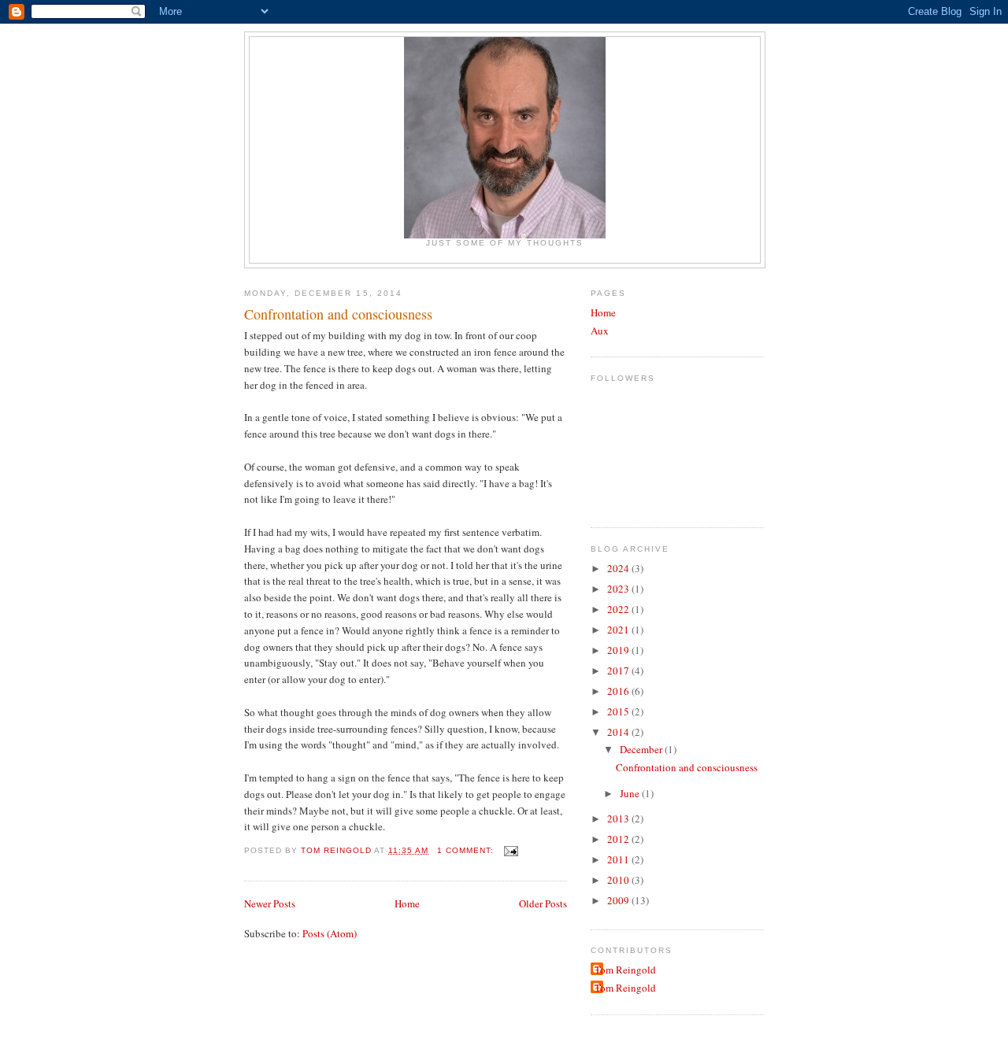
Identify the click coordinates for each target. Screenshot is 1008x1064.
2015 (619, 711)
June (631, 793)
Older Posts (543, 903)
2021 (619, 630)
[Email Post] (510, 850)
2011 (619, 859)
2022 (619, 609)
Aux (600, 330)
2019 (619, 650)
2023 (619, 589)
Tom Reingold (625, 969)
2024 (619, 568)
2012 (619, 839)
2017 (619, 670)
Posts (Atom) (329, 933)
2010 (619, 880)
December (642, 749)
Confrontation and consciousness (338, 314)
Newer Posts (269, 903)
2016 (619, 691)
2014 (619, 732)
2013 (619, 818)
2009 (619, 900)
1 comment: (467, 850)
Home (407, 903)
